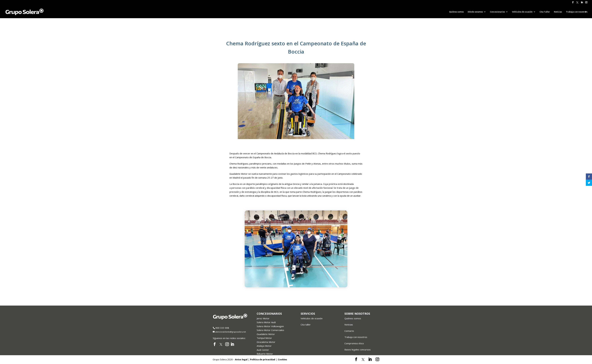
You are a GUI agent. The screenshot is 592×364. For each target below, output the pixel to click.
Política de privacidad (262, 359)
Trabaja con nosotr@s (576, 12)
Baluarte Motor (265, 353)
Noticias (558, 12)
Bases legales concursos (357, 349)
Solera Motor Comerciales (270, 330)
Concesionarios (497, 12)
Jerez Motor (263, 318)
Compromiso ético (354, 343)
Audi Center (263, 349)
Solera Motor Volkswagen (270, 326)
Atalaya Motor (264, 345)
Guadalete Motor (266, 334)
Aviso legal (241, 359)
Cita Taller (545, 12)
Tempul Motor (264, 337)
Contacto (349, 330)
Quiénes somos (456, 12)
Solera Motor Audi (266, 322)
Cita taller (306, 324)
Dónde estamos (475, 12)
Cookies (282, 359)
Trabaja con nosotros (355, 337)
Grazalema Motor (266, 341)
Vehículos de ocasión (312, 318)
